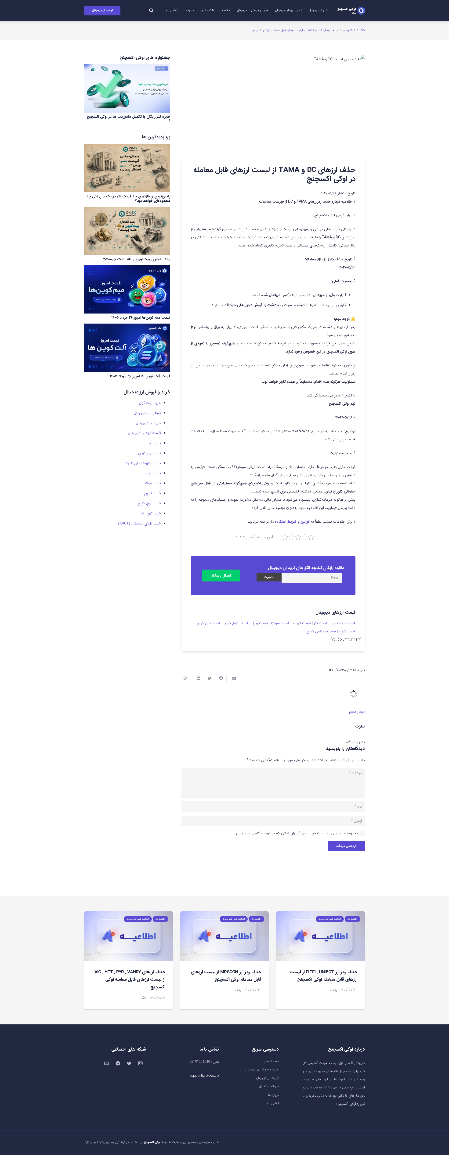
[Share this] (220, 678)
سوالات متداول (269, 1086)
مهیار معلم (357, 711)
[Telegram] (117, 1063)
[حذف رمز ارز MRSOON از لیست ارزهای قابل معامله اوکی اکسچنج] (224, 936)
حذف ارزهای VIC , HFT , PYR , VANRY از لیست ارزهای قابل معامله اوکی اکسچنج (129, 980)
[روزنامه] (106, 1063)
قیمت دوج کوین (236, 623)
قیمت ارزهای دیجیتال (144, 433)
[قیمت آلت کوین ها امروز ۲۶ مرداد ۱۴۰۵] (127, 348)
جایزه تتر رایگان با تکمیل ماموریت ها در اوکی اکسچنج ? (128, 119)
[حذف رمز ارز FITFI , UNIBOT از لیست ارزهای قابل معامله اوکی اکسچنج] (320, 936)
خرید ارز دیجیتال (148, 423)
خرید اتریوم (152, 493)
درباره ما (273, 1095)
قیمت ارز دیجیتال (267, 1078)
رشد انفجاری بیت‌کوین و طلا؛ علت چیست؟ (136, 259)
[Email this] (232, 678)
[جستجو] (151, 10)
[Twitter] (129, 1063)
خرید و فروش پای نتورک (142, 463)
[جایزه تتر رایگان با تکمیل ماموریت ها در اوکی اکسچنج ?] (127, 88)
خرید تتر (154, 443)
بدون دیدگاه (355, 742)
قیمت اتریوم (302, 623)
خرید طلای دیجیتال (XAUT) (139, 523)
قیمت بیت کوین (343, 623)
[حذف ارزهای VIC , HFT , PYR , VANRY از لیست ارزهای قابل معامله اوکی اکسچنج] (128, 936)
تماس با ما (272, 1103)
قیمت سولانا (280, 623)
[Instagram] (140, 1063)
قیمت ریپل (259, 623)
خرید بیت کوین (149, 403)
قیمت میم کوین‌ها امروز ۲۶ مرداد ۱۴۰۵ (140, 318)
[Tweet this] (209, 678)
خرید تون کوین (149, 453)
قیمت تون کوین (208, 623)
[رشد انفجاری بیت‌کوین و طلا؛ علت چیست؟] (127, 231)
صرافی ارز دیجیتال (147, 413)
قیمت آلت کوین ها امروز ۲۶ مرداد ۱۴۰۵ (140, 376)
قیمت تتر (321, 623)
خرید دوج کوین (149, 503)
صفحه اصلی (271, 1061)
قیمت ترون (347, 631)
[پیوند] (351, 11)
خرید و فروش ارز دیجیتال (262, 1069)
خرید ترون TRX (149, 513)
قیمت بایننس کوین (321, 631)
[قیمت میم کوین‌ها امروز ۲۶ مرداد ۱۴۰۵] (127, 289)
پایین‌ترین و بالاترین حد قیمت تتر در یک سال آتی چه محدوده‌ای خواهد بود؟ (128, 198)
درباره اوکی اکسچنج (350, 1104)
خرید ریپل (153, 473)
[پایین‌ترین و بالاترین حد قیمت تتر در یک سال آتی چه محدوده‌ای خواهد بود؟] (127, 168)
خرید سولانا (152, 483)
